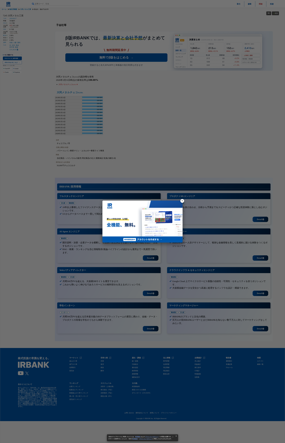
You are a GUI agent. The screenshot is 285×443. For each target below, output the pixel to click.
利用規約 (137, 436)
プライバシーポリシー (152, 436)
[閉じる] (182, 201)
